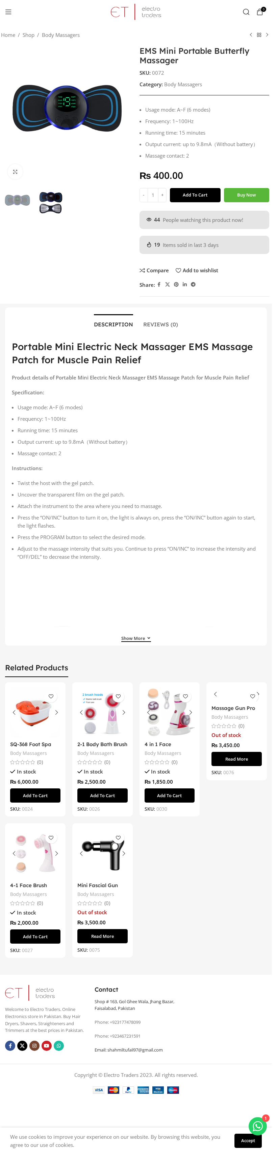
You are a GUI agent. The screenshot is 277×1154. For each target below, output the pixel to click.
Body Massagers (61, 34)
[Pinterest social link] (176, 284)
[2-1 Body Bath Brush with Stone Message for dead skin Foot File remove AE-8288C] (102, 712)
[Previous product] (251, 35)
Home (8, 34)
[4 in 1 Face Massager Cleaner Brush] (170, 712)
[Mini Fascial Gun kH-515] (102, 853)
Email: (129, 1050)
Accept (248, 1140)
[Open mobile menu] (8, 12)
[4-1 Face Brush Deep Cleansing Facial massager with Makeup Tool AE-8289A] (35, 853)
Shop (28, 34)
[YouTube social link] (47, 1046)
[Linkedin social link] (185, 284)
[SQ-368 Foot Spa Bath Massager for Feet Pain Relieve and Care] (35, 712)
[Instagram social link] (34, 1046)
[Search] (246, 12)
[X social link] (167, 284)
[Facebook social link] (159, 284)
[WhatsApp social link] (59, 1046)
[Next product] (267, 35)
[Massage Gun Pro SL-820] (236, 694)
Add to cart (195, 195)
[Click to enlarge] (15, 171)
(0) (40, 762)
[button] (35, 795)
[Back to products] (259, 35)
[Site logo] (136, 11)
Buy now (246, 195)
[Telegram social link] (193, 284)
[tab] (113, 323)
